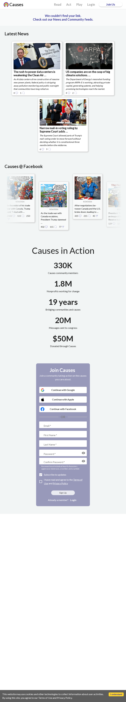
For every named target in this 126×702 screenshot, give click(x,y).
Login (73, 499)
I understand (116, 694)
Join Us (110, 4)
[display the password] (83, 453)
